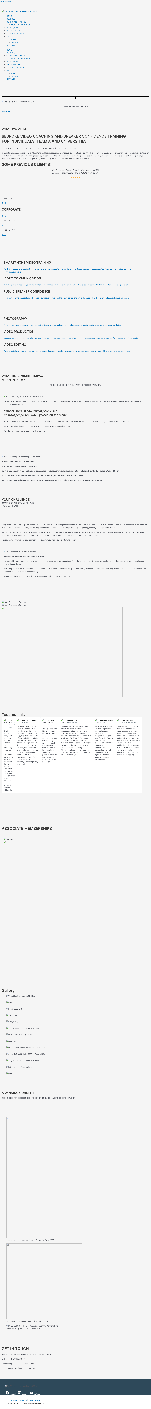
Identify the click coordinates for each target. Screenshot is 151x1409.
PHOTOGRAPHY (13, 30)
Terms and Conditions (17, 1400)
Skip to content (6, 1)
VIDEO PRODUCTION (15, 33)
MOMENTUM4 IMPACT (20, 25)
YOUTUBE (15, 42)
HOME (9, 16)
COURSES (10, 19)
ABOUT (9, 36)
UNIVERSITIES (12, 28)
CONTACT (10, 45)
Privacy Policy (34, 1400)
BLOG (13, 39)
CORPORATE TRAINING (16, 22)
